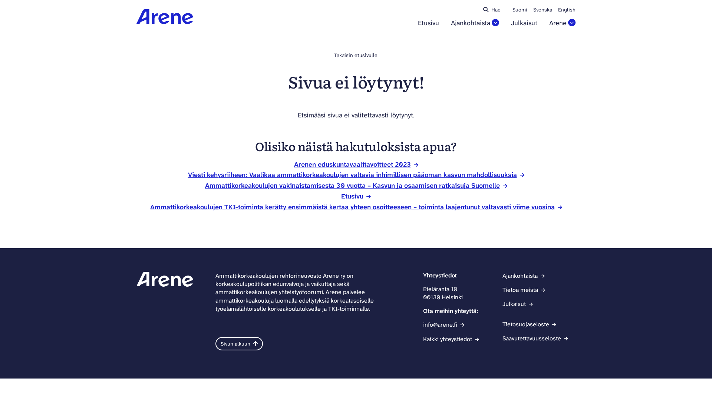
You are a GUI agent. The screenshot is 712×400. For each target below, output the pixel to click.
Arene (558, 23)
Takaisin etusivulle (356, 55)
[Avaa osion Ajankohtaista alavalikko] (495, 22)
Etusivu (428, 23)
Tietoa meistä (520, 290)
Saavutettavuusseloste (531, 338)
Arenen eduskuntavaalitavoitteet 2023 (352, 164)
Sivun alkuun (235, 343)
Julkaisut (524, 23)
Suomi (519, 9)
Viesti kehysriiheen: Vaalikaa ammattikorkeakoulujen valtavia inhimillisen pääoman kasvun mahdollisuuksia (352, 174)
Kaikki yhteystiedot (447, 339)
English (567, 9)
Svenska (542, 9)
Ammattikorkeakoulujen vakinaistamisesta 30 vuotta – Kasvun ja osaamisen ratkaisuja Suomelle (352, 185)
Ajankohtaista (470, 23)
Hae (496, 9)
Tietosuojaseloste (525, 324)
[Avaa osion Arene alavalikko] (572, 22)
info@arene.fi (440, 325)
